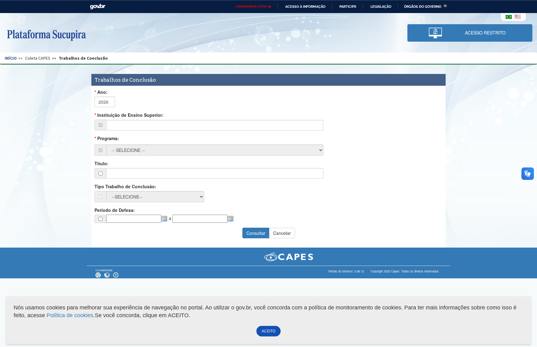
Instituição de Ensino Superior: (130, 115)
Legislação (380, 6)
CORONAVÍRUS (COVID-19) (253, 6)
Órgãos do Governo (422, 6)
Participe (347, 6)
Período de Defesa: (114, 210)
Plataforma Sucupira (46, 34)
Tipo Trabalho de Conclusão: (125, 186)
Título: (101, 163)
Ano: (102, 92)
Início (11, 58)
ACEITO (268, 331)
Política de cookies (70, 315)
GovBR (97, 7)
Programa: (108, 138)
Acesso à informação (305, 6)
